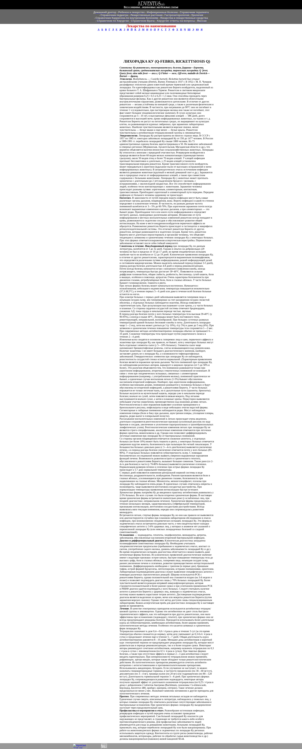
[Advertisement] (151, 41)
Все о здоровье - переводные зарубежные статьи (151, 7)
